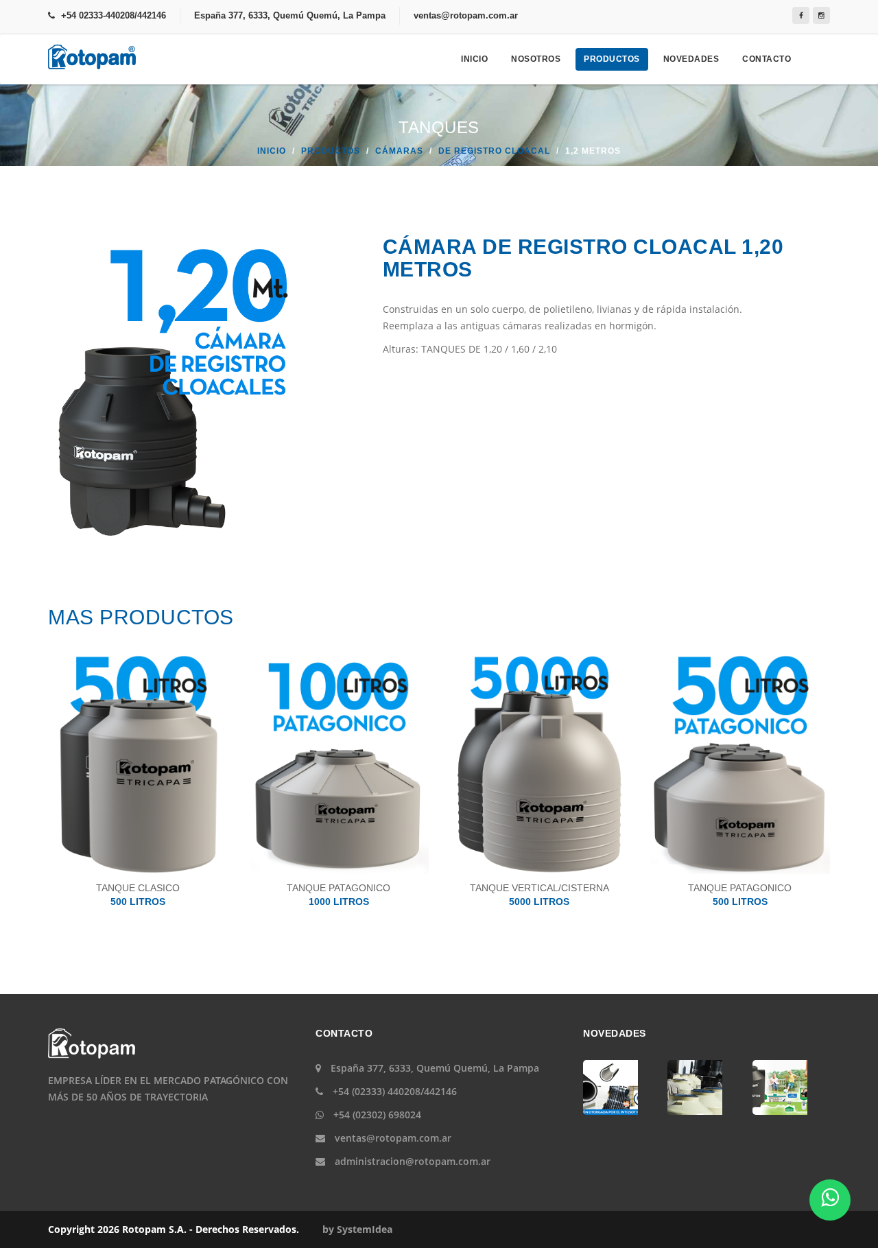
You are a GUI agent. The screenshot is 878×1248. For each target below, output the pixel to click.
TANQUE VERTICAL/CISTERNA (539, 894)
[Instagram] (821, 15)
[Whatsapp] (830, 1200)
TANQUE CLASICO (138, 894)
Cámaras (399, 151)
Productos (612, 59)
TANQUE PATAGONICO (338, 894)
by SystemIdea (357, 1229)
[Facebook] (800, 15)
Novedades (691, 59)
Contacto (766, 59)
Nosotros (535, 59)
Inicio (474, 59)
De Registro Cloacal (494, 151)
